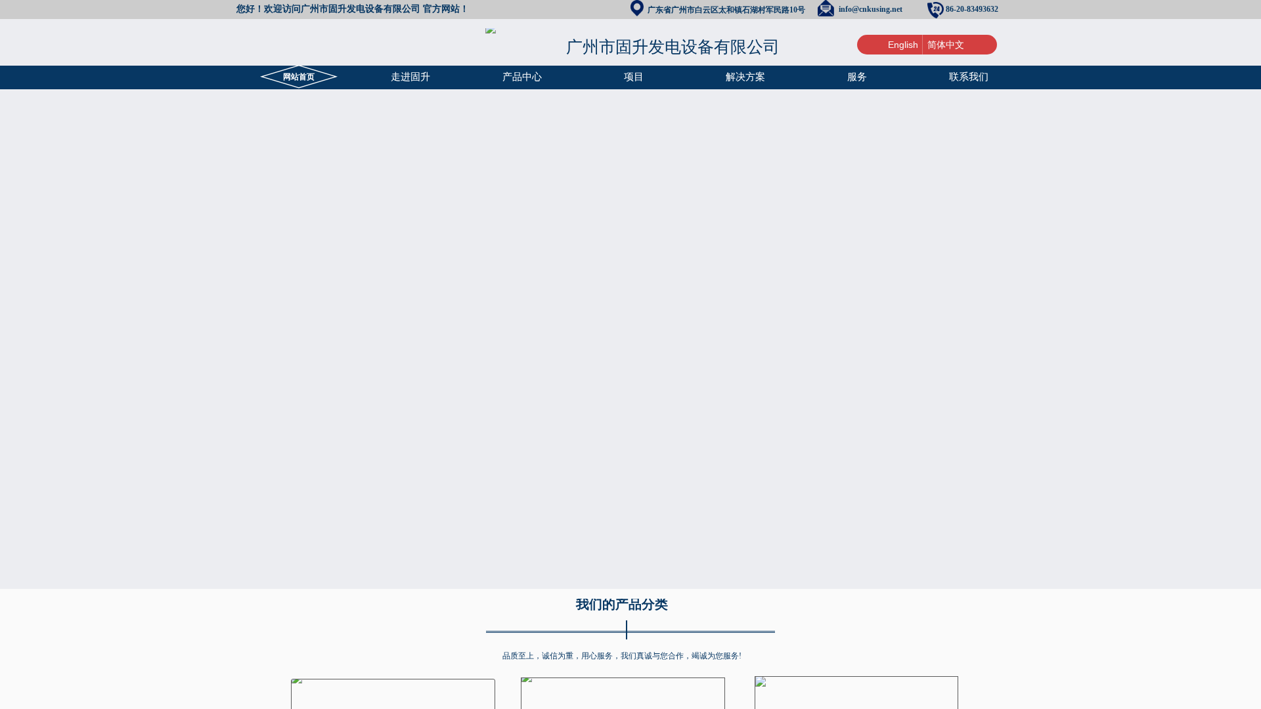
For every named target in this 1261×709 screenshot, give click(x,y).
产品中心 (522, 77)
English (903, 44)
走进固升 (410, 77)
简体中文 (945, 44)
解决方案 (745, 77)
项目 (634, 77)
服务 (857, 77)
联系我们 (968, 77)
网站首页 (299, 76)
